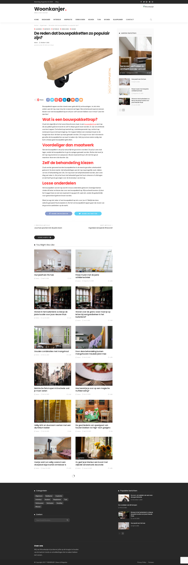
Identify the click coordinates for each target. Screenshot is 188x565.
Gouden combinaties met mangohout (51, 351)
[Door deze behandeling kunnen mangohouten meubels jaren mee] (94, 337)
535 (70, 278)
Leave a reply (43, 237)
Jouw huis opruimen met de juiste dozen (48, 228)
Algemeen (39, 29)
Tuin (99, 19)
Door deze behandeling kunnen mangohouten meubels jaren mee (91, 352)
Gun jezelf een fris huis (44, 274)
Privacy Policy (141, 562)
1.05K (111, 394)
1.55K (111, 320)
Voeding (59, 503)
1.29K (111, 357)
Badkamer (46, 19)
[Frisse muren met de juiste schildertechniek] (94, 260)
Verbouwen (80, 19)
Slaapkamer (118, 19)
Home (36, 19)
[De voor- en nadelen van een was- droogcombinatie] (123, 497)
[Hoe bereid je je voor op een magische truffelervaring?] (94, 374)
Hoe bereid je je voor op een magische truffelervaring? (93, 389)
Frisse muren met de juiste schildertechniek (87, 276)
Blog (56, 2)
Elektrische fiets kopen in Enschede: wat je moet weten (52, 389)
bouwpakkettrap (90, 124)
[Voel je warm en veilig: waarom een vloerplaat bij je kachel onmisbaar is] (52, 448)
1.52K (69, 354)
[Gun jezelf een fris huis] (52, 260)
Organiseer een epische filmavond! (100, 228)
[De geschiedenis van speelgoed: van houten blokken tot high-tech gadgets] (94, 411)
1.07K (111, 281)
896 (70, 431)
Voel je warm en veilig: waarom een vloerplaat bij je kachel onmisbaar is (50, 463)
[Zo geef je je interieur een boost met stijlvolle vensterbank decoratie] (94, 448)
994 (111, 431)
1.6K (70, 318)
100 (150, 73)
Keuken (91, 19)
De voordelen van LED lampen (127, 505)
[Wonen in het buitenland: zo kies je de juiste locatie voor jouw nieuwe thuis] (52, 297)
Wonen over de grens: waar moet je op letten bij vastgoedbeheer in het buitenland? (93, 314)
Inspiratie (68, 19)
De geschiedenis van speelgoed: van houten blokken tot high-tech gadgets (93, 426)
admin (36, 42)
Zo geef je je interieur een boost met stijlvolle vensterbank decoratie (92, 463)
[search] (151, 19)
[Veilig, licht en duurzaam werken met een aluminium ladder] (52, 411)
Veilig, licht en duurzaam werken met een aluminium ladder (52, 426)
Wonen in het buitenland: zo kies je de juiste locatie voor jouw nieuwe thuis (50, 313)
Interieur (57, 19)
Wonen (107, 19)
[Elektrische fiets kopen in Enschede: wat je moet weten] (52, 374)
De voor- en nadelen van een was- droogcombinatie (142, 496)
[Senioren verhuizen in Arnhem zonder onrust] (135, 56)
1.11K (69, 394)
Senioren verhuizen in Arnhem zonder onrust (133, 68)
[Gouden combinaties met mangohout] (52, 337)
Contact (130, 19)
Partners (151, 562)
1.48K (111, 468)
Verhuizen (58, 421)
